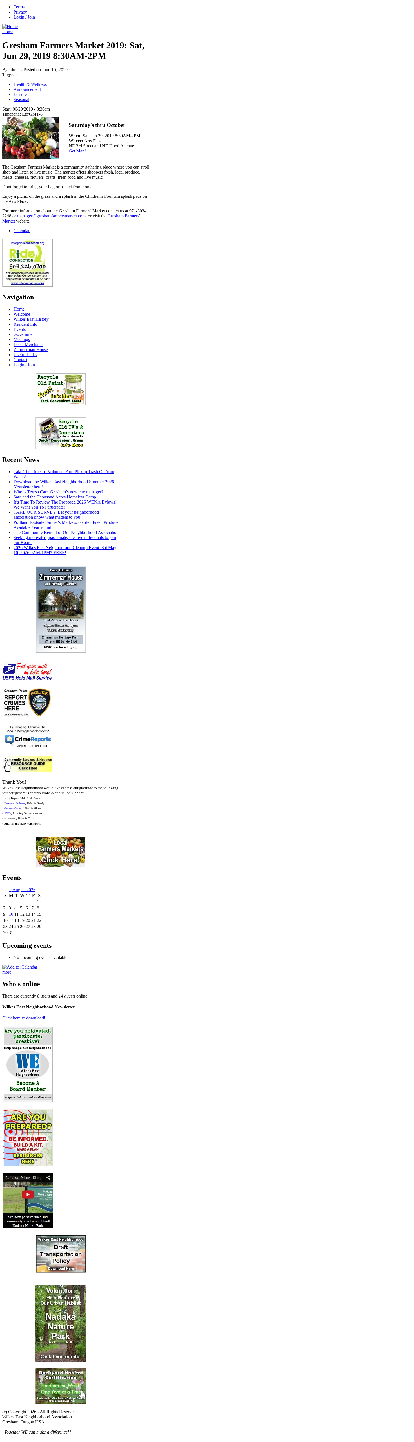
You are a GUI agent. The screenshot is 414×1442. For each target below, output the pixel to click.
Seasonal (21, 99)
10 (11, 914)
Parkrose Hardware (14, 803)
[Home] (10, 26)
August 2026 (23, 889)
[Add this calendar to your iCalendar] (19, 967)
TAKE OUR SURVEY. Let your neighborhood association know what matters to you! (56, 515)
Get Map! (77, 151)
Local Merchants (28, 344)
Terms (19, 7)
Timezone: (12, 114)
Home (7, 31)
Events (20, 329)
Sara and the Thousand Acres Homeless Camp (55, 497)
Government (25, 334)
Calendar (22, 230)
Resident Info (25, 324)
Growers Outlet (12, 808)
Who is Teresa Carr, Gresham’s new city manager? (58, 491)
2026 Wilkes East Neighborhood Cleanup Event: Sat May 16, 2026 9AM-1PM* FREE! (65, 550)
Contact (20, 359)
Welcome (22, 314)
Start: (7, 109)
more (6, 972)
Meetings (22, 339)
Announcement (27, 89)
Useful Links (25, 354)
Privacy (20, 12)
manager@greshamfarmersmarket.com (51, 216)
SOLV (7, 813)
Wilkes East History (31, 319)
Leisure (20, 94)
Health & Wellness (30, 84)
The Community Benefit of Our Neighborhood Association (66, 532)
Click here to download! (23, 1018)
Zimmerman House (31, 349)
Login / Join (24, 17)
